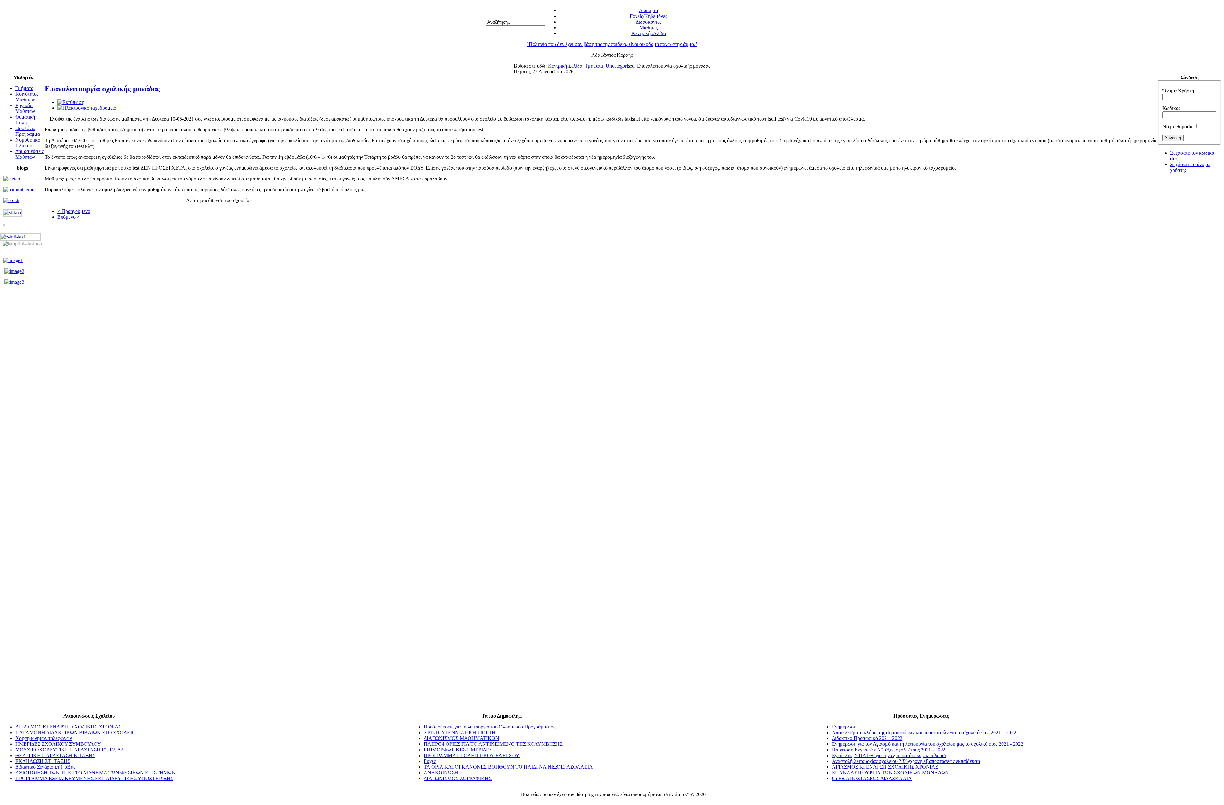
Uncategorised (620, 66)
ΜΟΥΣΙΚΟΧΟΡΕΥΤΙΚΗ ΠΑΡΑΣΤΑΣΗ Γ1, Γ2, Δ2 (69, 749)
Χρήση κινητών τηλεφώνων (43, 738)
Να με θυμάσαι (1178, 126)
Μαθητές (648, 27)
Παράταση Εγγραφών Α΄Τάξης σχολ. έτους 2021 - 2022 (888, 749)
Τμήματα (594, 66)
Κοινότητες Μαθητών (26, 96)
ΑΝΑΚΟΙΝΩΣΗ (441, 772)
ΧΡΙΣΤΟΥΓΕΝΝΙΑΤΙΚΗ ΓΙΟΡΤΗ (460, 732)
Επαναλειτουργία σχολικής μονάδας (102, 88)
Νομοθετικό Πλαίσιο (27, 142)
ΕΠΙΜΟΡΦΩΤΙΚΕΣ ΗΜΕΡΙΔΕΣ (458, 749)
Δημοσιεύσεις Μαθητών (29, 154)
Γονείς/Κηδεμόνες (648, 16)
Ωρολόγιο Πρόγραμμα (27, 131)
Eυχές (430, 761)
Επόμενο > (68, 217)
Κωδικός (1171, 108)
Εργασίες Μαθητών (25, 108)
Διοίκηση (648, 10)
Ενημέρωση (844, 726)
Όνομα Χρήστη (1178, 90)
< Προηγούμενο (73, 211)
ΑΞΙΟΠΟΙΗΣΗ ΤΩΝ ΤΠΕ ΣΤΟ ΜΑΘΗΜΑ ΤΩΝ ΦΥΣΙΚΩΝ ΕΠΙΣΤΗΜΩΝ (95, 772)
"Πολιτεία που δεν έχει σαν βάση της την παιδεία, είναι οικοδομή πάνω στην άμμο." (612, 44)
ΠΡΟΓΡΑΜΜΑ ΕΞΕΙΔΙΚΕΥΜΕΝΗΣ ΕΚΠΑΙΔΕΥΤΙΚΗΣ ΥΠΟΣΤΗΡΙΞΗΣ (94, 778)
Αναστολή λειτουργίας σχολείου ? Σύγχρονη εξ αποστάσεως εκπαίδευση (906, 761)
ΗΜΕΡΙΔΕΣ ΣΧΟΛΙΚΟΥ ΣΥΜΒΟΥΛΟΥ (58, 744)
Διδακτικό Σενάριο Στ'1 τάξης (45, 767)
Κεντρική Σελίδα (565, 66)
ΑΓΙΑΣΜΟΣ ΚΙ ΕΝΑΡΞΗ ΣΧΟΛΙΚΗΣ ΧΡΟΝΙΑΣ (68, 726)
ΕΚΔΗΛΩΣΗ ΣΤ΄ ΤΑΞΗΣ (42, 761)
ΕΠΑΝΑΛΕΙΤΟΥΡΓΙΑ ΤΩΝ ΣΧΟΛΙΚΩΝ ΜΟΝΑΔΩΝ (890, 772)
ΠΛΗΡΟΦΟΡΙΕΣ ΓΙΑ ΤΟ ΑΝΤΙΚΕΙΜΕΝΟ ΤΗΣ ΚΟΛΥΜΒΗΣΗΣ (493, 744)
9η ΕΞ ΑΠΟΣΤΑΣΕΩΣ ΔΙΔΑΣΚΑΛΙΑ (872, 778)
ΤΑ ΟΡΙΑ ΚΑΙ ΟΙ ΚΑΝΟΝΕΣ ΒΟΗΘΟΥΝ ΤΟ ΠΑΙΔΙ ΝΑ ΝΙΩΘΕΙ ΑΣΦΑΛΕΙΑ (508, 767)
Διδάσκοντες (648, 22)
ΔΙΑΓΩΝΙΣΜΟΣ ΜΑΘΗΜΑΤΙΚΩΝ (461, 738)
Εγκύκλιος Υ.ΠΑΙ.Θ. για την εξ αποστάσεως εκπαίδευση (889, 755)
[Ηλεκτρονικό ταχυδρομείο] (86, 108)
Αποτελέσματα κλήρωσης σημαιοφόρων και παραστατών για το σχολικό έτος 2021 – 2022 (924, 732)
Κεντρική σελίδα (648, 33)
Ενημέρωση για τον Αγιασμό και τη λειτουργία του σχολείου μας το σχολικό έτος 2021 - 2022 (927, 744)
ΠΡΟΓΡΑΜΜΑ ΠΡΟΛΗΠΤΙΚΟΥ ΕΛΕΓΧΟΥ (472, 755)
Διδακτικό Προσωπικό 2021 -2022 (867, 738)
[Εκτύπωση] (70, 102)
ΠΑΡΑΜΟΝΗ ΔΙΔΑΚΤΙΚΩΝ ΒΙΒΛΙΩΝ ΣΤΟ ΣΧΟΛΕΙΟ (75, 732)
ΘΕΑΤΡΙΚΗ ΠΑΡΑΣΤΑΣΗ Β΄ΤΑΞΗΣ (55, 755)
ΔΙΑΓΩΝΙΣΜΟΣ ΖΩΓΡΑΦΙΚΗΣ (458, 778)
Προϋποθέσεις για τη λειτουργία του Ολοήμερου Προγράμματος (489, 726)
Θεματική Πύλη (25, 119)
